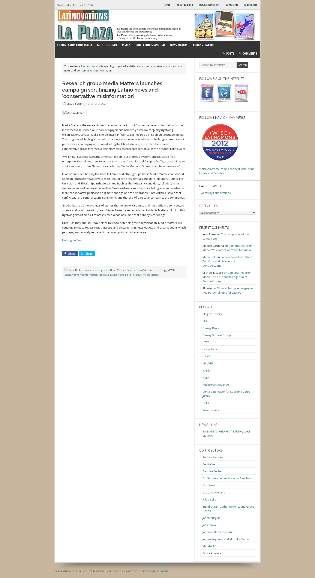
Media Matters (151, 274)
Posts (230, 53)
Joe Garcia (209, 525)
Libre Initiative (133, 274)
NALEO (206, 370)
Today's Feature (145, 270)
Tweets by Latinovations (215, 193)
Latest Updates (100, 270)
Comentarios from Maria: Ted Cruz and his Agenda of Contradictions (227, 261)
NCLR (205, 377)
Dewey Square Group (216, 335)
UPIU (205, 403)
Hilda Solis (209, 499)
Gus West (208, 485)
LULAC (206, 356)
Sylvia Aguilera (212, 553)
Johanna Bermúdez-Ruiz (218, 532)
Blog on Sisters (212, 314)
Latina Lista (209, 349)
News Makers (117, 270)
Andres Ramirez (212, 457)
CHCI (205, 321)
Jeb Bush (104, 274)
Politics (131, 270)
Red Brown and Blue (215, 384)
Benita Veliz (210, 464)
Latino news (117, 274)
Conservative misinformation (81, 274)
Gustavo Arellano (213, 492)
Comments (250, 53)
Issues (87, 270)
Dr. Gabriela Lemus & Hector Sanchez (226, 478)
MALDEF (207, 363)
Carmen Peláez (212, 471)
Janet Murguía (211, 518)
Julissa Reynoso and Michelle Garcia (225, 539)
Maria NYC (209, 257)
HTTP (205, 342)
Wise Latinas (210, 410)
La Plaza (157, 25)
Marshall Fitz (210, 546)
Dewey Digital (211, 328)
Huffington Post (72, 240)
